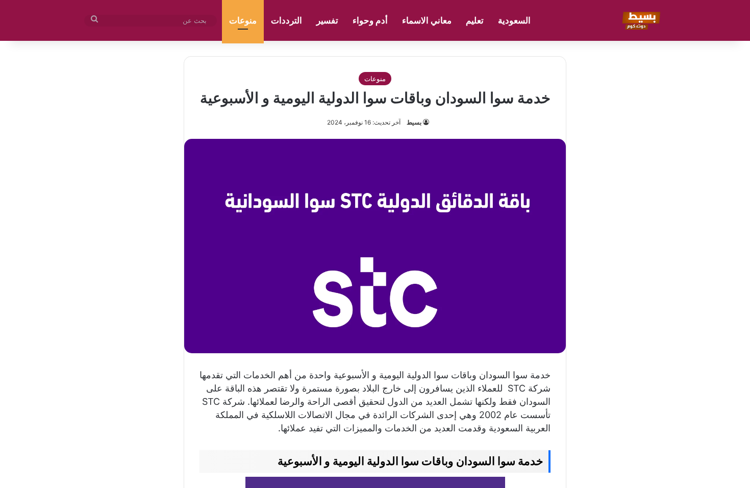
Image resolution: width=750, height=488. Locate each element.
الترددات (286, 20)
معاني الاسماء (427, 20)
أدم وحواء (370, 20)
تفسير (327, 20)
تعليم (475, 20)
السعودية (514, 20)
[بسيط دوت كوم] (639, 20)
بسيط (414, 122)
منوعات (243, 20)
